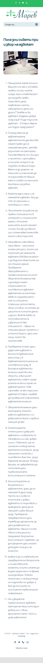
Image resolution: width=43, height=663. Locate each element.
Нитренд (21, 636)
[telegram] (19, 642)
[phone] (23, 642)
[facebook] (15, 642)
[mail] (27, 642)
